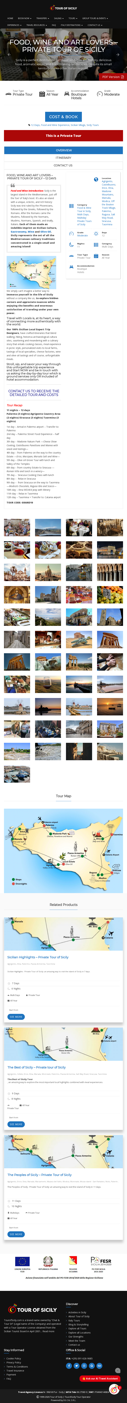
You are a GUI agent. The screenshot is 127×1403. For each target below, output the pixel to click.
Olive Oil (45, 231)
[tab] (64, 150)
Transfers (41, 18)
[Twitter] (77, 1366)
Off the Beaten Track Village (108, 204)
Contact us (63, 165)
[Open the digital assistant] (114, 1389)
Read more (48, 1331)
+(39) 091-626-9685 (82, 1358)
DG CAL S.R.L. (69, 1400)
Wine (31, 231)
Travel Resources (35, 25)
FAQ (54, 25)
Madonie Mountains (107, 193)
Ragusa (106, 214)
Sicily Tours (93, 125)
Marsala (106, 197)
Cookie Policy (13, 1358)
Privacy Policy (13, 1362)
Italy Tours (74, 1320)
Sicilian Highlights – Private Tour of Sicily (37, 957)
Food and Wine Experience (55, 125)
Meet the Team (76, 1340)
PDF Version (111, 77)
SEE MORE (16, 1016)
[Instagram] (84, 1366)
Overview (64, 150)
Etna (110, 187)
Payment (11, 1374)
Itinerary (63, 157)
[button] (9, 54)
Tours (72, 18)
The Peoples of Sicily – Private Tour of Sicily (39, 1175)
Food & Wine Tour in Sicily (84, 209)
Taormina (107, 224)
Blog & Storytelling (78, 1324)
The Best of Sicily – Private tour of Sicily (36, 1067)
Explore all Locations (79, 1332)
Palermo (106, 211)
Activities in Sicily (77, 1312)
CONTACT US (94, 25)
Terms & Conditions (17, 1366)
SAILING (58, 18)
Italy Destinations (71, 25)
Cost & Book (63, 116)
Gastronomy (18, 231)
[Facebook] (69, 1366)
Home (10, 18)
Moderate (82, 235)
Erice (104, 187)
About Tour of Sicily (78, 1316)
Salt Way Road (108, 216)
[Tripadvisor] (99, 1366)
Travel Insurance (15, 1370)
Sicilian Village (78, 125)
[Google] (92, 1366)
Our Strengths (75, 1336)
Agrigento (107, 181)
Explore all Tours (77, 1328)
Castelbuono (108, 184)
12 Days (35, 125)
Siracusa (106, 221)
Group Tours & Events (94, 18)
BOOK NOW (24, 18)
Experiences (13, 25)
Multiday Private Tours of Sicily (84, 221)
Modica (106, 201)
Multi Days (83, 214)
